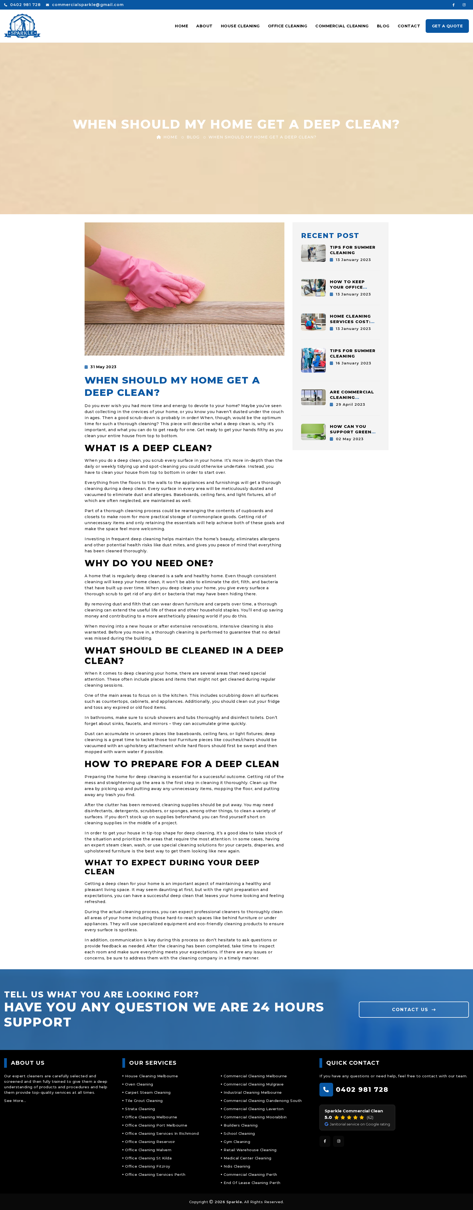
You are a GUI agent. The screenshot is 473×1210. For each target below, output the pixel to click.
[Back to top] (461, 1198)
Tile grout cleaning (144, 1100)
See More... (15, 1100)
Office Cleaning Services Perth (155, 1174)
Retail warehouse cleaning (250, 1150)
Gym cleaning (237, 1141)
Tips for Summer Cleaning (353, 250)
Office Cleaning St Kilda (148, 1158)
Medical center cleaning (248, 1158)
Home (181, 26)
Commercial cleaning (342, 26)
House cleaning (240, 26)
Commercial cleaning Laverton (254, 1109)
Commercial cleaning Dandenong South (263, 1100)
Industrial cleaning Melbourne (253, 1092)
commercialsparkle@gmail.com (87, 4)
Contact (409, 26)
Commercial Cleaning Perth (250, 1174)
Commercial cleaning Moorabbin (255, 1117)
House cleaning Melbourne (151, 1076)
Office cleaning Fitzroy (147, 1166)
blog (193, 137)
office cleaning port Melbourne (156, 1125)
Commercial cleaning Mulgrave (254, 1084)
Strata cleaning (140, 1109)
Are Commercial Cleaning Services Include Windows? (353, 400)
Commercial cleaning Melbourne (255, 1076)
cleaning (148, 423)
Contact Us (411, 1009)
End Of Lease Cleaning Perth (252, 1182)
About (204, 26)
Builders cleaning (241, 1125)
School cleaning (239, 1133)
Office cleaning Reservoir (150, 1141)
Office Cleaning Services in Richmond (162, 1133)
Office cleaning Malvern (148, 1150)
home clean (147, 581)
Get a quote (447, 26)
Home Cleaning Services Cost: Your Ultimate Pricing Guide (350, 324)
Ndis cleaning (237, 1166)
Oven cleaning (139, 1084)
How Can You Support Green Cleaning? (350, 432)
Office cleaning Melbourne (151, 1117)
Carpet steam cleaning (148, 1092)
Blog (383, 26)
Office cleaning (287, 26)
